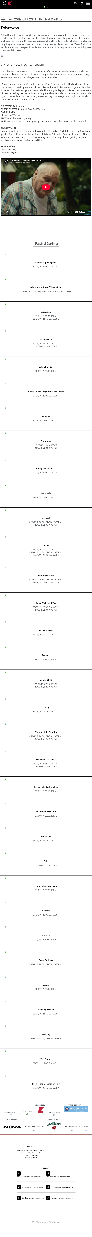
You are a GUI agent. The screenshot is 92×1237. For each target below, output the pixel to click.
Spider (46, 985)
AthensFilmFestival (29, 1177)
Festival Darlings (51, 19)
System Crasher (46, 630)
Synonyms (46, 441)
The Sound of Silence (46, 760)
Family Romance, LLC (46, 469)
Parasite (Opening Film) (46, 263)
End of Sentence (46, 576)
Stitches (46, 545)
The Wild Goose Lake (46, 812)
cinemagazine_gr (63, 1198)
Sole (46, 861)
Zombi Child (46, 680)
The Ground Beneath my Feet (46, 1084)
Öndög (46, 707)
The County (46, 1059)
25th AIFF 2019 (25, 19)
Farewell (46, 655)
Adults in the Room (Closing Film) (46, 287)
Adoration (46, 312)
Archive (6, 19)
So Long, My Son (46, 1010)
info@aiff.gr (33, 1158)
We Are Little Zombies (46, 732)
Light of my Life (46, 367)
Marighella (46, 493)
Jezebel (46, 518)
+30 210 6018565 (32, 1155)
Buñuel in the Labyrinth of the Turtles (46, 392)
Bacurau (46, 911)
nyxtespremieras (32, 1187)
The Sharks (46, 836)
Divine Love (46, 339)
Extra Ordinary (46, 960)
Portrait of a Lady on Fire (46, 787)
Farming (46, 1034)
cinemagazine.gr (38, 1150)
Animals (46, 935)
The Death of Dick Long (46, 886)
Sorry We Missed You (46, 603)
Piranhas (46, 416)
